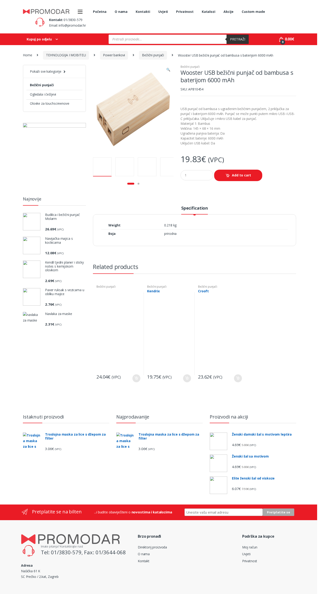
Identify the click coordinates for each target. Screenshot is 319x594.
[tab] (194, 210)
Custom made (253, 11)
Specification (194, 208)
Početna (99, 11)
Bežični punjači (153, 55)
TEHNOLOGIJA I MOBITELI (66, 55)
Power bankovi (114, 55)
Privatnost (185, 11)
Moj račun (249, 547)
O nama (121, 11)
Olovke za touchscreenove (49, 103)
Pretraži (237, 39)
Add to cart (241, 175)
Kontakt (143, 561)
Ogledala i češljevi (43, 94)
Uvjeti (163, 11)
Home (27, 55)
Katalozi (208, 11)
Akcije (228, 11)
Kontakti (143, 11)
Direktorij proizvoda (152, 547)
